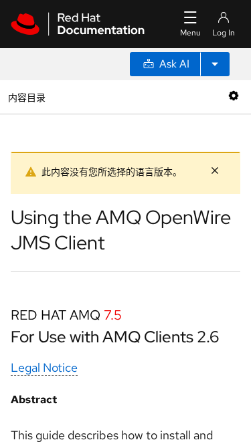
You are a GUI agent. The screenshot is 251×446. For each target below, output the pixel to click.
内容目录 (26, 97)
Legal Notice (44, 367)
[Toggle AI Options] (215, 64)
